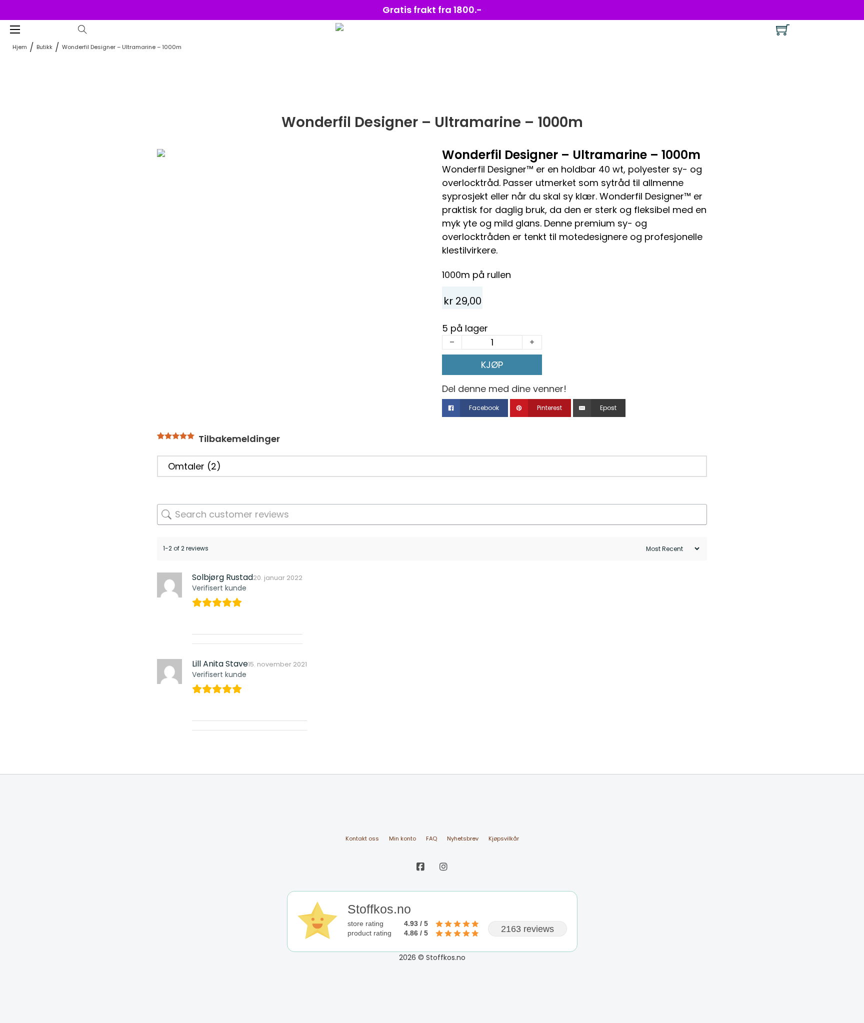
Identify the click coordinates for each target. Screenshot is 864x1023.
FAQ (431, 838)
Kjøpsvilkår (503, 838)
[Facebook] (420, 866)
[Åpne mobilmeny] (15, 30)
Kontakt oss (362, 838)
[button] (408, 162)
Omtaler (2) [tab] (194, 466)
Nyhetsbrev (462, 838)
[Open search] (82, 29)
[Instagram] (443, 866)
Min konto (402, 838)
